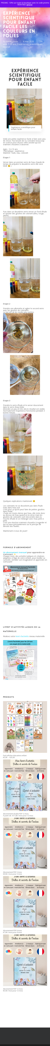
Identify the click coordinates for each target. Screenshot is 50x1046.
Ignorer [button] (29, 4)
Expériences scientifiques (29, 44)
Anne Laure (12, 41)
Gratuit (6, 46)
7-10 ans (12, 44)
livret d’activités (22, 636)
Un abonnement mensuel (15, 552)
